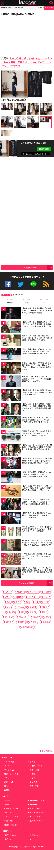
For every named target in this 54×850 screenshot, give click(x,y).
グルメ (7, 778)
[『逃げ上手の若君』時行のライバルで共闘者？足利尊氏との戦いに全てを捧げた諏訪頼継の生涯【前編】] (11, 354)
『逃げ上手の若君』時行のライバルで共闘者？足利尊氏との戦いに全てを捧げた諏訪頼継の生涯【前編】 (36, 351)
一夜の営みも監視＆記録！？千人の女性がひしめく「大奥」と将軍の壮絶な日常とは (36, 556)
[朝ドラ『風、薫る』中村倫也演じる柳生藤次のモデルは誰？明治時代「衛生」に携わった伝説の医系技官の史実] (11, 368)
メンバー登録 (49, 8)
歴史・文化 (34, 786)
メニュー (2, 3)
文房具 (44, 612)
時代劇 (46, 601)
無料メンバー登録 (37, 812)
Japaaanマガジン (37, 800)
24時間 (10, 301)
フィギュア (9, 617)
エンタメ (33, 782)
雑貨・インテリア (11, 774)
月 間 (44, 301)
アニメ (7, 596)
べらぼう (21, 606)
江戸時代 (8, 591)
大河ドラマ (34, 591)
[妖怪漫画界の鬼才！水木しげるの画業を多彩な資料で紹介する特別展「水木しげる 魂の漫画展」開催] (11, 422)
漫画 (36, 601)
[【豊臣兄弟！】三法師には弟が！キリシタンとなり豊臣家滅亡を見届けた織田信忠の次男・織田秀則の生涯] (11, 327)
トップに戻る (47, 751)
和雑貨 (32, 774)
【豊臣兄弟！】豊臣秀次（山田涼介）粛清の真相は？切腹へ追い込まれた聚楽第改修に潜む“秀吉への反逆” (37, 460)
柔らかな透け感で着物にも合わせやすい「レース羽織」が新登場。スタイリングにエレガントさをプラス (26, 62)
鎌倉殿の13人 (28, 627)
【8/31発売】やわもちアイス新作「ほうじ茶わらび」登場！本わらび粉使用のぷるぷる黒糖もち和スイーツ (37, 487)
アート (6, 765)
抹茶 (23, 612)
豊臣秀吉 (36, 617)
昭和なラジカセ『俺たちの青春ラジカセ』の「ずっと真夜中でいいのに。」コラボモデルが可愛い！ (36, 433)
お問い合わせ (35, 808)
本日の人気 (8, 820)
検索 (51, 3)
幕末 (28, 601)
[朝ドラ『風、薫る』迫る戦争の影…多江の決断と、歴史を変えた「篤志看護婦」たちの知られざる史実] (11, 341)
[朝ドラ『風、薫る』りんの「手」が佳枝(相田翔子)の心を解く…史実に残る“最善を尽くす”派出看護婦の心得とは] (11, 573)
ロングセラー (33, 596)
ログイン (41, 8)
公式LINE (33, 284)
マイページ (8, 812)
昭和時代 (21, 622)
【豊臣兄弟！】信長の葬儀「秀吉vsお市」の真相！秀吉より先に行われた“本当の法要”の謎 (37, 392)
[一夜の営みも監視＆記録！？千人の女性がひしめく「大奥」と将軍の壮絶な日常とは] (11, 559)
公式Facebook (8, 284)
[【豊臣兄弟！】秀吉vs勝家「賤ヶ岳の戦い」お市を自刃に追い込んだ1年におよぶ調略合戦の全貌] (11, 313)
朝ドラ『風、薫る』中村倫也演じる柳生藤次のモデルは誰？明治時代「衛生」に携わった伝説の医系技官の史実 (36, 366)
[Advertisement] (21, 35)
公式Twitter (20, 284)
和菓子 (32, 778)
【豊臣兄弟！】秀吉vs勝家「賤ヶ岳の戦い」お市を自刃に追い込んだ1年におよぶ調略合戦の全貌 (37, 310)
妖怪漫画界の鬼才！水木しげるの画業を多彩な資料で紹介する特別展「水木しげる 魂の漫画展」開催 (36, 419)
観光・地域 (8, 782)
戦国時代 (21, 591)
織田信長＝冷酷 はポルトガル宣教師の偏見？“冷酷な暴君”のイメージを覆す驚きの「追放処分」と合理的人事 (37, 542)
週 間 (26, 301)
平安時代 (47, 591)
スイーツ (47, 596)
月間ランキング (10, 824)
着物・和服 (34, 769)
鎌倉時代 (9, 622)
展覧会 (48, 617)
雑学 (9, 601)
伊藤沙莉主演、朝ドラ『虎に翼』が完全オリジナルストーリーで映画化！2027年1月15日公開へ (37, 378)
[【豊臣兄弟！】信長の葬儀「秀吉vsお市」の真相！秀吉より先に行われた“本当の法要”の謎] (11, 395)
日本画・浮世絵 (36, 765)
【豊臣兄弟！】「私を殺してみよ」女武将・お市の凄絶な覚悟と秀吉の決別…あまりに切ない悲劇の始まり (37, 446)
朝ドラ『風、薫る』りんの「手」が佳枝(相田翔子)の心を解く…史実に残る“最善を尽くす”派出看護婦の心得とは (37, 571)
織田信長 (33, 606)
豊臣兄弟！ (23, 617)
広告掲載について (11, 808)
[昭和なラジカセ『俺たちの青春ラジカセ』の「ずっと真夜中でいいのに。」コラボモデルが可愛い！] (11, 436)
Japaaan (27, 2)
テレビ (9, 606)
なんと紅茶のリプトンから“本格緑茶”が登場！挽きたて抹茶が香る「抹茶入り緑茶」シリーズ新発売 (37, 528)
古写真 (7, 790)
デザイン (33, 612)
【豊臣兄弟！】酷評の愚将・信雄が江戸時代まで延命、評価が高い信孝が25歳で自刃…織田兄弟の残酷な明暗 (36, 407)
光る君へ (34, 622)
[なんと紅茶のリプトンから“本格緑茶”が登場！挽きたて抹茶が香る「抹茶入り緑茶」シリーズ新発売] (11, 532)
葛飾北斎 (46, 622)
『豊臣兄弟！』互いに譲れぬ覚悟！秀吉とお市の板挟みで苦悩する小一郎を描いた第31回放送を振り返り (36, 501)
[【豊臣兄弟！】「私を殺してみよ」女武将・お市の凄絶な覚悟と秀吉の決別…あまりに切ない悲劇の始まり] (11, 450)
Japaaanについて (37, 804)
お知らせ (7, 804)
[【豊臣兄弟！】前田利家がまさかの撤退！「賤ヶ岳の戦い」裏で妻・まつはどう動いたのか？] (11, 518)
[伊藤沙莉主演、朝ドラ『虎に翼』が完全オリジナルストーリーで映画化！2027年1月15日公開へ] (11, 381)
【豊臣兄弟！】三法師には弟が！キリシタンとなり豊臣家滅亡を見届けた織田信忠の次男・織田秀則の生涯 (36, 324)
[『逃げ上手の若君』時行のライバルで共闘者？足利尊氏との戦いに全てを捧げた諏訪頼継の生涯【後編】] (11, 477)
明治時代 (45, 606)
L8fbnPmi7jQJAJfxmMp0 (18, 14)
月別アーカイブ (36, 816)
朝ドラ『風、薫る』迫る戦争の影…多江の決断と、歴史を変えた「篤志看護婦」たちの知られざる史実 (37, 337)
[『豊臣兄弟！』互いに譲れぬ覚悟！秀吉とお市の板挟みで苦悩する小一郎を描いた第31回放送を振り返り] (11, 504)
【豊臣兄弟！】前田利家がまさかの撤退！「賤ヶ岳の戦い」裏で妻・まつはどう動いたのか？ (36, 515)
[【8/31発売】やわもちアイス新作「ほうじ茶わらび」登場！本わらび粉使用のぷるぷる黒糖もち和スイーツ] (11, 491)
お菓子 (18, 601)
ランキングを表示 (26, 583)
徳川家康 (12, 612)
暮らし (7, 786)
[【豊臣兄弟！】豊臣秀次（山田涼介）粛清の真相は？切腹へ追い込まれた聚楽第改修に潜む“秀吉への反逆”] (11, 463)
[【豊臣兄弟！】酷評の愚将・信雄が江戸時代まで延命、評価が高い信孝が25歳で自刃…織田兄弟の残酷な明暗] (11, 409)
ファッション (9, 769)
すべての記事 (9, 761)
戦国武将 (19, 596)
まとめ (32, 761)
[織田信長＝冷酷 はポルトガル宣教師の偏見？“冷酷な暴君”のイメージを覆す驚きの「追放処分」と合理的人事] (11, 545)
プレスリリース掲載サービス (26, 267)
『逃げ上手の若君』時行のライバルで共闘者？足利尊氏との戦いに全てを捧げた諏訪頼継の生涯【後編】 (36, 474)
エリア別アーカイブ (12, 816)
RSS (46, 284)
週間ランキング (36, 820)
